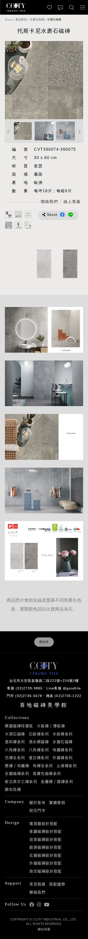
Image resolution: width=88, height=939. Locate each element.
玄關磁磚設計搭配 (45, 855)
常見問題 (37, 884)
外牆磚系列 (63, 757)
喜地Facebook (31, 904)
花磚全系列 (15, 757)
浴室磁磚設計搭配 (45, 839)
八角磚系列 (39, 749)
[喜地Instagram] (39, 904)
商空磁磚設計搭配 (45, 871)
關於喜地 (37, 802)
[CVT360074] (44, 264)
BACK (44, 642)
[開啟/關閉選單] (82, 7)
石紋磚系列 (39, 734)
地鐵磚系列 (63, 749)
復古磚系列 (39, 757)
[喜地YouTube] (46, 904)
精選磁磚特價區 (19, 725)
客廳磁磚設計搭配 (45, 831)
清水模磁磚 (39, 741)
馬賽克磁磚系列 (47, 773)
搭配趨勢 (57, 884)
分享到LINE (70, 214)
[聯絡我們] (60, 7)
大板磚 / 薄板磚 (51, 725)
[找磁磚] (71, 7)
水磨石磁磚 (37, 19)
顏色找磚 (13, 789)
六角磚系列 (15, 749)
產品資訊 (21, 19)
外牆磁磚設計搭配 (45, 863)
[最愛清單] (49, 7)
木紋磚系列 (63, 734)
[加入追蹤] (75, 112)
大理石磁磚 (15, 734)
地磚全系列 (43, 765)
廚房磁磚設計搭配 (45, 847)
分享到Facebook (62, 214)
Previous (13, 80)
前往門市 (37, 810)
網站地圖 (44, 929)
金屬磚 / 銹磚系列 (57, 781)
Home (8, 19)
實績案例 (57, 802)
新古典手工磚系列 (21, 781)
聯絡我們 (37, 892)
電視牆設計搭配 (43, 823)
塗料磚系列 (15, 741)
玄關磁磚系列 (17, 773)
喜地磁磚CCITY (16, 7)
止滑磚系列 (67, 765)
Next (74, 80)
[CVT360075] (70, 264)
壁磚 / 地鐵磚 (17, 765)
